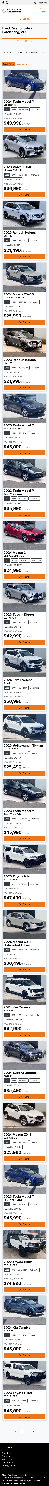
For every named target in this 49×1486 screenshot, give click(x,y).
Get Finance (24, 129)
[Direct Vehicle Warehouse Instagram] (7, 2)
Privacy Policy (9, 1465)
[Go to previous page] (16, 1431)
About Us (6, 1453)
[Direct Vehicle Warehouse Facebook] (3, 2)
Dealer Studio (19, 1483)
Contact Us (7, 1456)
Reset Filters (8, 64)
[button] (43, 10)
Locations (42, 2)
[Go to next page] (33, 1431)
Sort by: (20, 52)
